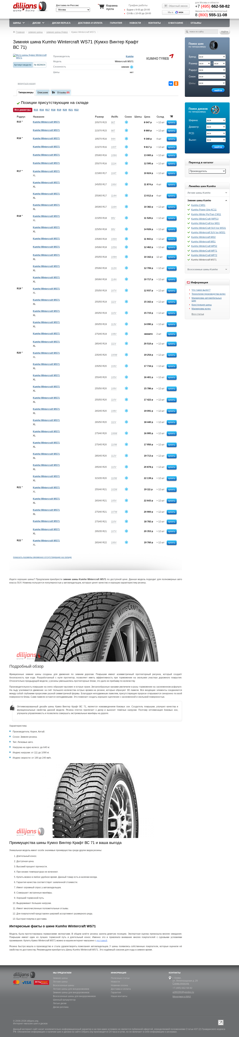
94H (113, 139)
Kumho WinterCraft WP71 (204, 250)
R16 (42, 110)
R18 (53, 110)
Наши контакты (119, 996)
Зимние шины (60, 978)
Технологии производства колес (209, 294)
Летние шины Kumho (198, 193)
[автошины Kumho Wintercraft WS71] (30, 56)
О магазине (175, 23)
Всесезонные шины (63, 985)
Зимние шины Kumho (199, 200)
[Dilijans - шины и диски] (31, 11)
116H (114, 207)
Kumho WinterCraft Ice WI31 (205, 223)
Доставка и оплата (121, 989)
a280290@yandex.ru (183, 992)
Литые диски (59, 1003)
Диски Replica (61, 23)
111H (113, 163)
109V (114, 388)
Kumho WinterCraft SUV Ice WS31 (208, 228)
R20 (65, 110)
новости (135, 23)
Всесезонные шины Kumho (202, 269)
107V (114, 290)
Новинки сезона (119, 985)
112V (113, 455)
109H (114, 155)
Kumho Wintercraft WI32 (203, 237)
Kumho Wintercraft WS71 (46, 122)
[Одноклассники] (176, 83)
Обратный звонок (178, 6)
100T (113, 147)
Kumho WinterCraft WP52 (204, 246)
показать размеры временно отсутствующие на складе (42, 557)
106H (114, 239)
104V (114, 366)
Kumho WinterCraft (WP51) (205, 219)
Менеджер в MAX (182, 996)
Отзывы (196, 23)
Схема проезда (181, 983)
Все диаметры (23, 110)
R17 (47, 110)
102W (114, 489)
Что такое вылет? (201, 290)
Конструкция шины (202, 304)
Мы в (170, 12)
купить (171, 122)
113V (113, 324)
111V (113, 302)
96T (113, 122)
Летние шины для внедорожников (71, 989)
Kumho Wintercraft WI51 (203, 241)
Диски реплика (61, 1007)
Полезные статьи (120, 978)
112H (114, 268)
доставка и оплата (90, 23)
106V (114, 184)
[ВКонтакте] (171, 83)
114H (114, 195)
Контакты (154, 23)
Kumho (130, 56)
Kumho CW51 (198, 205)
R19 (59, 110)
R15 (36, 110)
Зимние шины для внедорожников (71, 992)
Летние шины (60, 981)
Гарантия (116, 23)
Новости (115, 981)
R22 (76, 110)
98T (113, 130)
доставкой (101, 940)
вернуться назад (26, 83)
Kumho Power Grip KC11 (204, 209)
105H (114, 247)
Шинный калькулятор (64, 1000)
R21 (71, 110)
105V (114, 377)
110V (113, 313)
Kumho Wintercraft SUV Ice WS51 (208, 232)
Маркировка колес (201, 308)
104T (113, 173)
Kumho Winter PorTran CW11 (206, 214)
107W (114, 512)
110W (114, 444)
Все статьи (198, 314)
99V (113, 218)
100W (114, 355)
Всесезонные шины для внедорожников (74, 996)
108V (114, 334)
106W (114, 433)
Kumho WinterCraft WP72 (204, 255)
